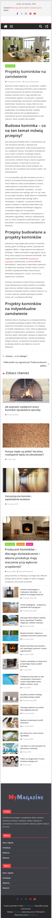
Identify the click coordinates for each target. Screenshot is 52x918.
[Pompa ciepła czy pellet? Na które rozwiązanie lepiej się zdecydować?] (26, 425)
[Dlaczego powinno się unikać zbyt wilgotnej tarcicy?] (10, 710)
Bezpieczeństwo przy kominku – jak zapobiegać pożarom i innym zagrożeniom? (33, 648)
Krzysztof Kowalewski (31, 82)
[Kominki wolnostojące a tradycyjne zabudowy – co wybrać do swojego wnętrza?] (10, 594)
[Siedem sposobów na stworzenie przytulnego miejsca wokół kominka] (10, 666)
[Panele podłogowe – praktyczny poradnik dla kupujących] (10, 608)
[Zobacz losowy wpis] (46, 26)
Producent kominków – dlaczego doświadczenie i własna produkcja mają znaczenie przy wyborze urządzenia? (22, 558)
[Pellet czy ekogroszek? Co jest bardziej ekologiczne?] (10, 762)
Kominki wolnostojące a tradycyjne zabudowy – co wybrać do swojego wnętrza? (31, 592)
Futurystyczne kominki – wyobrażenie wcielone (18, 498)
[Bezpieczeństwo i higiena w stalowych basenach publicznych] (10, 636)
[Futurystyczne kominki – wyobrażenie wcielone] (26, 469)
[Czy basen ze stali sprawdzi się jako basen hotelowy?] (10, 749)
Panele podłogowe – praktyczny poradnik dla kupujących (33, 606)
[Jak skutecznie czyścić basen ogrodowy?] (10, 736)
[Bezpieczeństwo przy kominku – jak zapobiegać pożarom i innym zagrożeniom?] (10, 650)
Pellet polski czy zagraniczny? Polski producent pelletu (25, 364)
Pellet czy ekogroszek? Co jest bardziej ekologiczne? (32, 760)
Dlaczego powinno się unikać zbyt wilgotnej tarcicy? (32, 708)
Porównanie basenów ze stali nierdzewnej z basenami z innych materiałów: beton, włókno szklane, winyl (32, 680)
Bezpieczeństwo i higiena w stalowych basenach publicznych (33, 634)
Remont (29, 544)
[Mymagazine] (5, 26)
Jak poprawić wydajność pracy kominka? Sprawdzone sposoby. (23, 408)
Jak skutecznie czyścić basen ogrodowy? (31, 734)
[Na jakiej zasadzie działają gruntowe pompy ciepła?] (10, 697)
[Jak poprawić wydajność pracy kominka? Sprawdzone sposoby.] (26, 380)
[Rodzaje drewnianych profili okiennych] (10, 723)
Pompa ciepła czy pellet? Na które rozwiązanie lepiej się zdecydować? (24, 453)
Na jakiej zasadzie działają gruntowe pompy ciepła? (31, 695)
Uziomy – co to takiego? (16, 356)
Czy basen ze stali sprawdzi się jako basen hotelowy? (32, 747)
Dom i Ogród (10, 66)
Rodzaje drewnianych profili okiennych (31, 721)
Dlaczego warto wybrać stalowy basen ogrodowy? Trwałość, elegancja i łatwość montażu (32, 620)
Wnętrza (6, 853)
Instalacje (20, 544)
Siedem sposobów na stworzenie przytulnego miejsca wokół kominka (33, 663)
